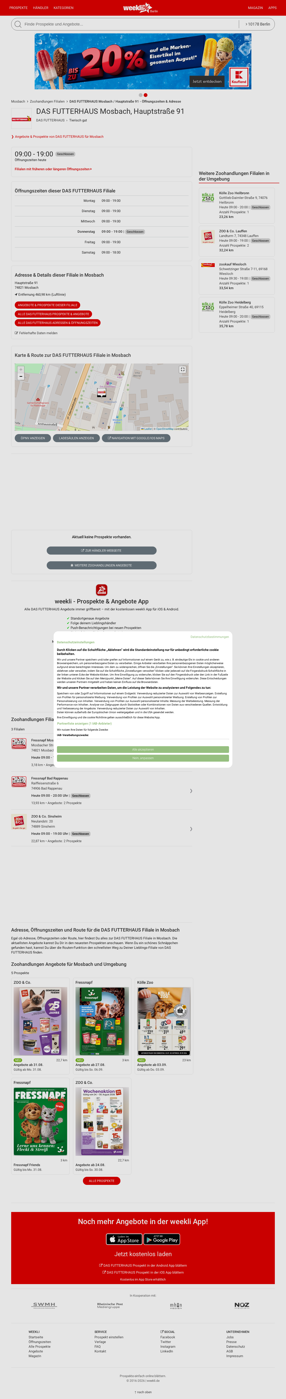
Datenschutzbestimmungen (210, 637)
